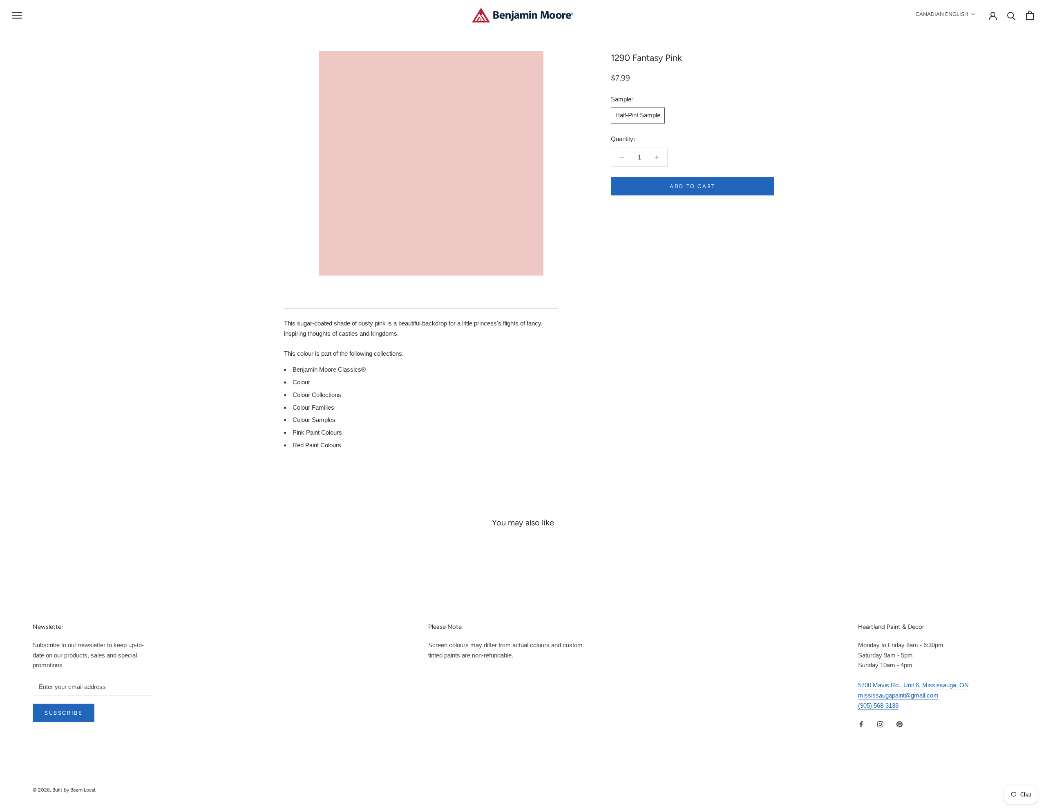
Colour (301, 382)
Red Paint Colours (317, 445)
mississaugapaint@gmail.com (898, 695)
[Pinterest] (899, 724)
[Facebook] (861, 724)
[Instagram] (880, 724)
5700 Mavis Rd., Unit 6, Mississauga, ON (913, 685)
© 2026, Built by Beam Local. (64, 790)
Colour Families (313, 407)
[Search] (1011, 15)
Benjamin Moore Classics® (329, 369)
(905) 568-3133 (878, 705)
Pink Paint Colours (317, 432)
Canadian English (942, 14)
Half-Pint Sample (637, 115)
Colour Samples (314, 419)
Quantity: (623, 138)
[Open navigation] (17, 15)
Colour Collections (317, 394)
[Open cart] (1030, 15)
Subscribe (64, 713)
